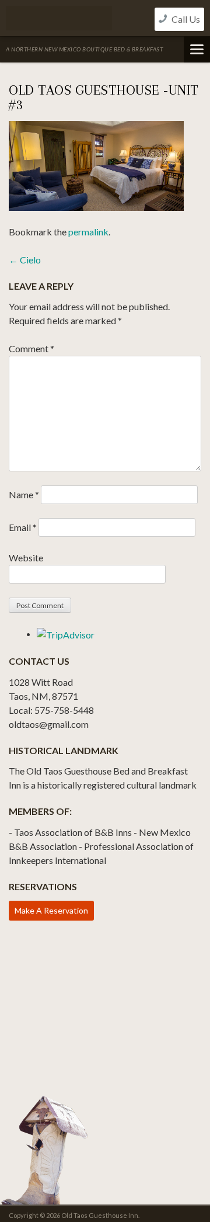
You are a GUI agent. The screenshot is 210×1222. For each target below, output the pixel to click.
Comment (31, 348)
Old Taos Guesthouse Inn (59, 18)
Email (23, 527)
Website (26, 557)
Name (24, 494)
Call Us (185, 19)
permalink (88, 231)
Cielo (25, 259)
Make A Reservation (51, 910)
